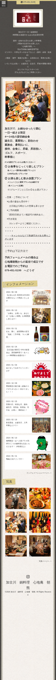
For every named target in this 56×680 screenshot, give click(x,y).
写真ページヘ (45, 561)
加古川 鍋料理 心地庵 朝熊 (23, 592)
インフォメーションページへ (39, 473)
